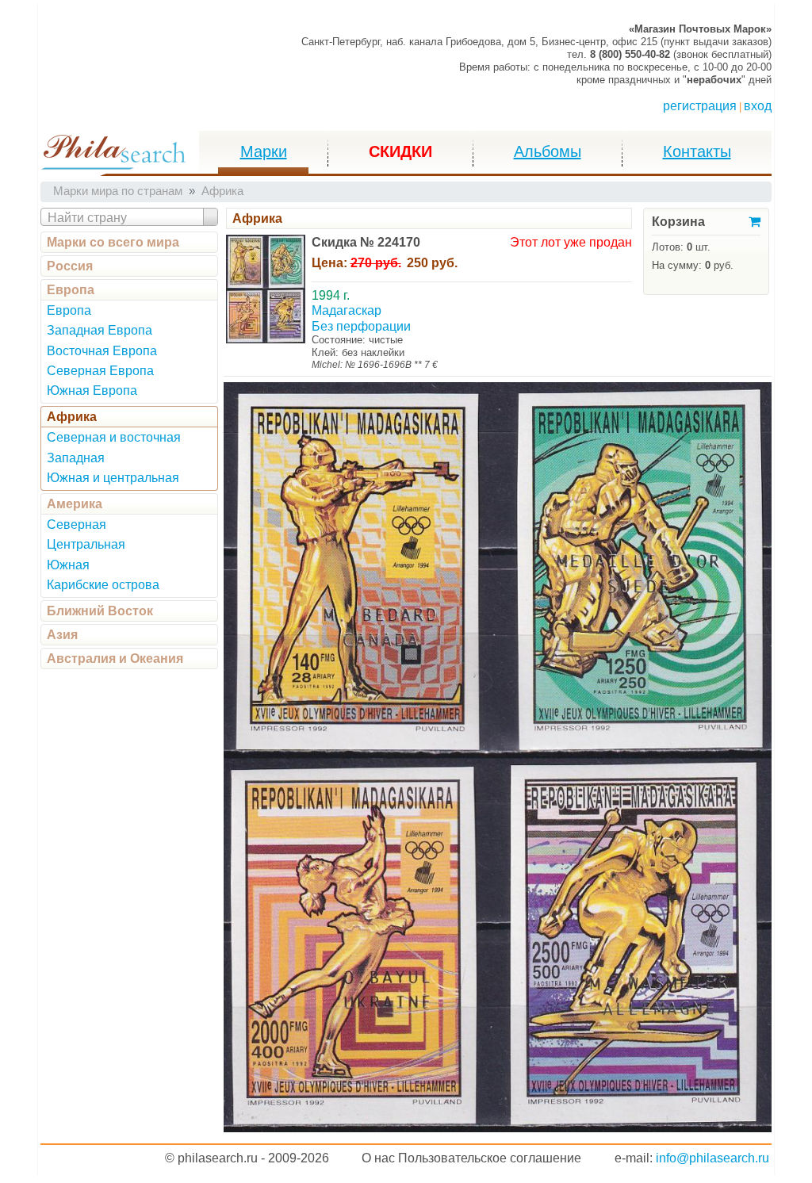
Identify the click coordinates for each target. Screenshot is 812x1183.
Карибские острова (103, 585)
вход (758, 106)
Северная (76, 524)
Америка (74, 504)
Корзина (678, 221)
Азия (62, 634)
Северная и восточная (114, 437)
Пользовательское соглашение (489, 1158)
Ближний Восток (100, 611)
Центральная (86, 544)
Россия (70, 266)
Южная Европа (92, 390)
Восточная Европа (102, 351)
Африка (72, 416)
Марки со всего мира (113, 242)
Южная (68, 565)
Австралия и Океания (115, 658)
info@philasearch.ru (712, 1158)
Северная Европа (100, 370)
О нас (378, 1158)
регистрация (700, 106)
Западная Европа (99, 330)
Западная (76, 458)
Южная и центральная (113, 477)
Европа (70, 290)
